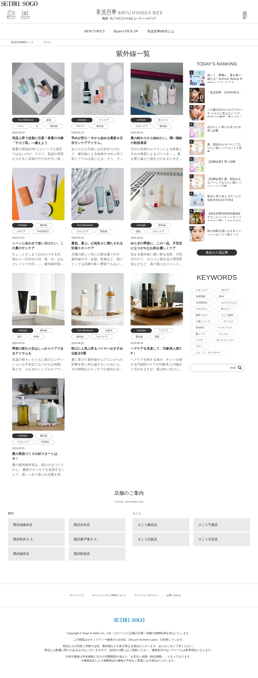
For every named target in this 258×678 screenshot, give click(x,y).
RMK (36, 336)
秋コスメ (163, 120)
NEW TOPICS (94, 31)
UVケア (80, 126)
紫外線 (53, 126)
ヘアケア (163, 330)
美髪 (157, 336)
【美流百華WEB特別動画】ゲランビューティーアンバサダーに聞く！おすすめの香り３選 (224, 216)
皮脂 (48, 120)
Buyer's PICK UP (126, 31)
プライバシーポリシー (146, 595)
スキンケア (142, 126)
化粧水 (109, 330)
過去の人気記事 (217, 252)
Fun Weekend (25, 120)
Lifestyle (81, 120)
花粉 (138, 231)
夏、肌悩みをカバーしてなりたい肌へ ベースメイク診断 (224, 147)
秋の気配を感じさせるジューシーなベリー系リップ (224, 232)
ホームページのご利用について (109, 595)
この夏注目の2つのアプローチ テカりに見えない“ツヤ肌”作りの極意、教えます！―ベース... (225, 112)
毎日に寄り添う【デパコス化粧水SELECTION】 (224, 198)
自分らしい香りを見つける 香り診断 (224, 128)
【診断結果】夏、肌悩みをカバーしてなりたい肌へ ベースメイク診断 (224, 182)
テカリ (20, 126)
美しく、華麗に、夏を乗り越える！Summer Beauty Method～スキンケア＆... (224, 78)
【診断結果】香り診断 (221, 161)
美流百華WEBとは (160, 31)
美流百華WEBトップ (22, 42)
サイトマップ (77, 595)
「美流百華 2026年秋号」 (224, 92)
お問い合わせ (173, 595)
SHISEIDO (43, 231)
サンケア (104, 120)
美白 (19, 336)
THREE (45, 442)
